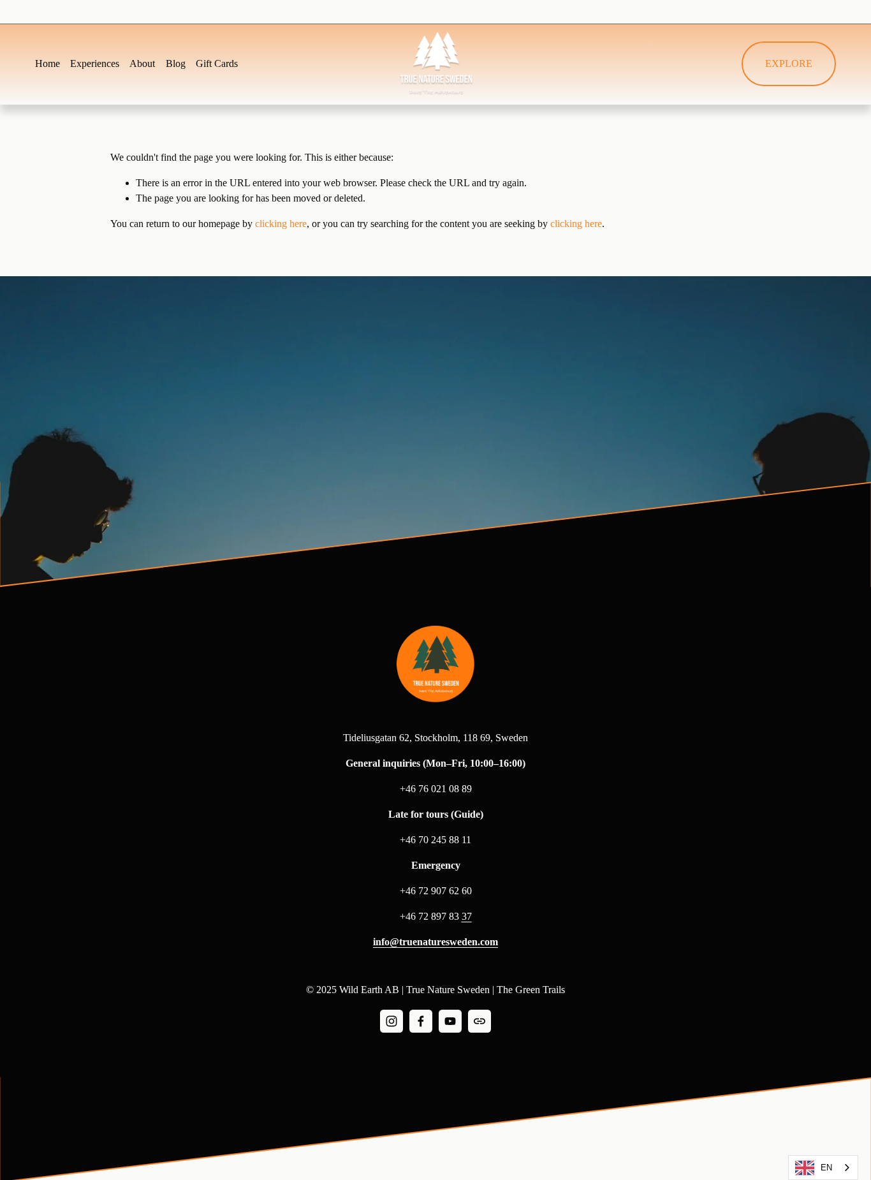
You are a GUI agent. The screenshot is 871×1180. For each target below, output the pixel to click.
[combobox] (823, 1167)
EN (826, 1167)
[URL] (479, 1021)
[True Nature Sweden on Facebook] (420, 1021)
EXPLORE (788, 63)
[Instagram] (391, 1021)
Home (47, 63)
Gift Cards (217, 63)
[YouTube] (450, 1021)
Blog (176, 63)
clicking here (281, 223)
